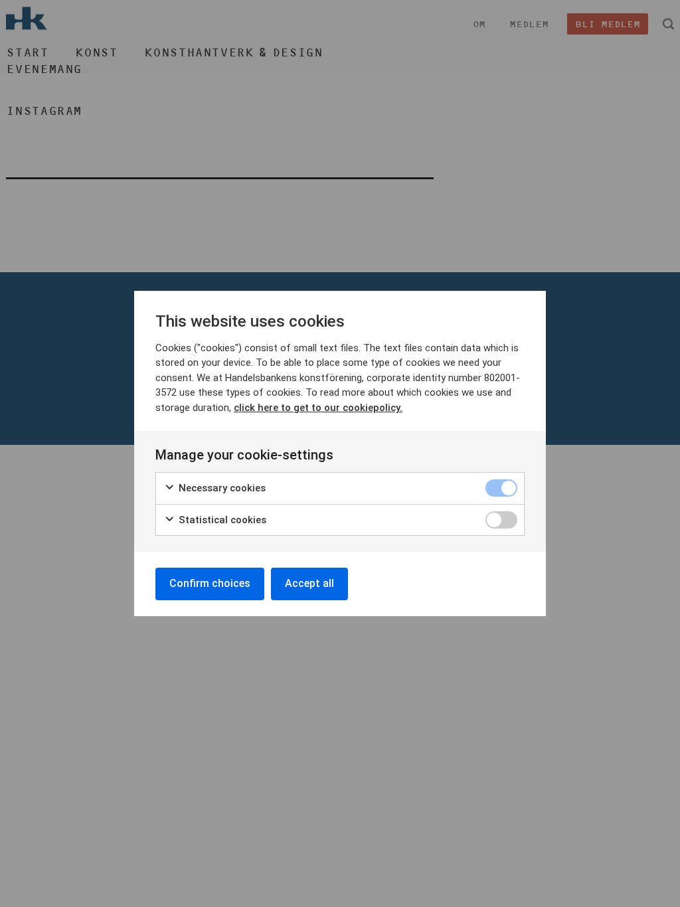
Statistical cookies (221, 520)
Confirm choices (209, 583)
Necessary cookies (221, 488)
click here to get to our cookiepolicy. (318, 408)
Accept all (309, 583)
